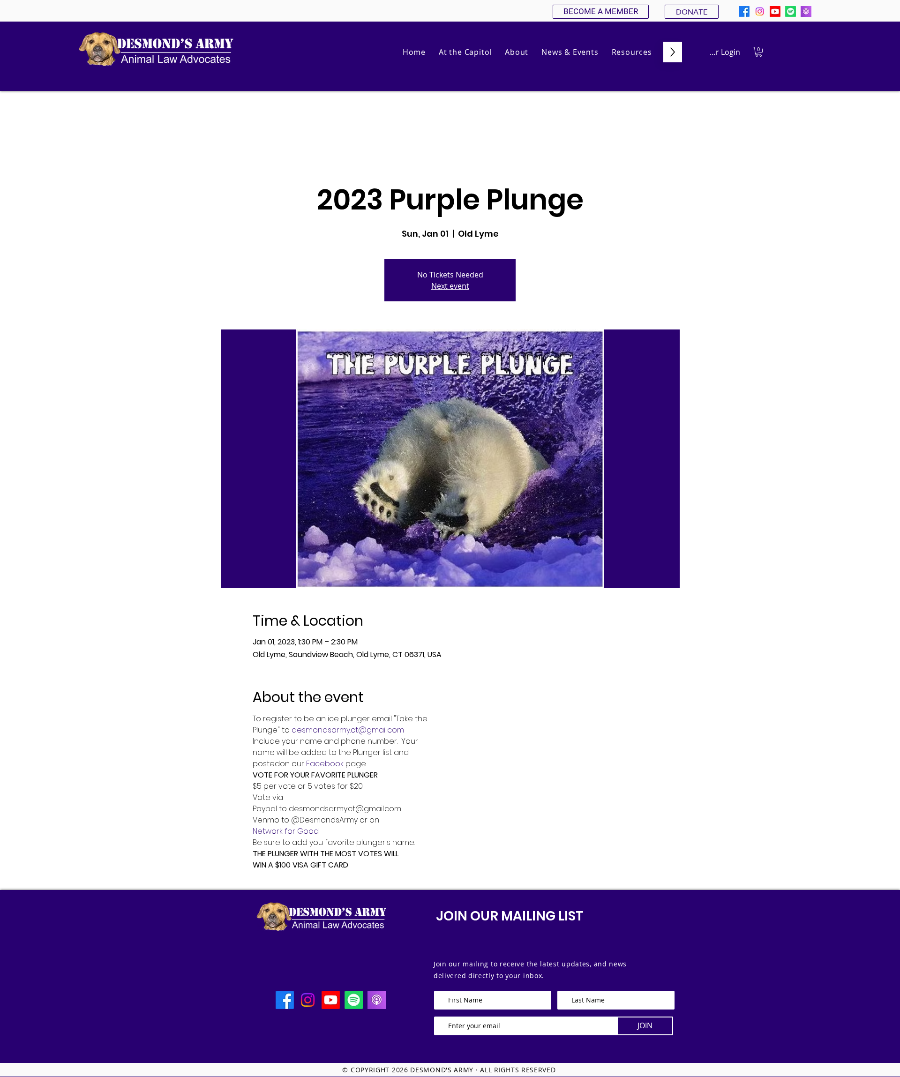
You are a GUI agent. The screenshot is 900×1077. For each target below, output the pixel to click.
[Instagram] (759, 11)
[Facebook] (744, 11)
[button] (516, 52)
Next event (450, 286)
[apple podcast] (806, 11)
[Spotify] (790, 11)
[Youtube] (775, 11)
